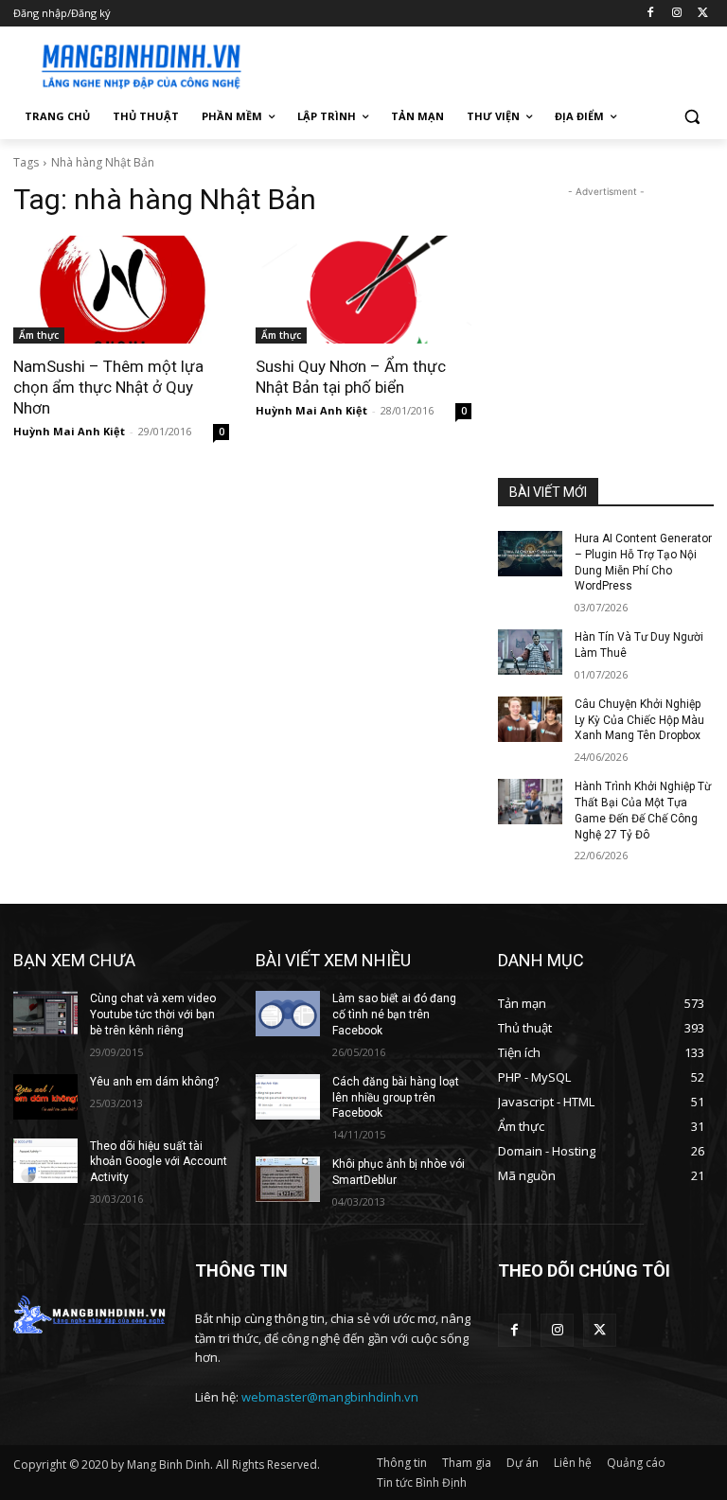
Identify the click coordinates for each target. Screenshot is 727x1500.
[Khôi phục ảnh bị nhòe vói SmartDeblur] (288, 1179)
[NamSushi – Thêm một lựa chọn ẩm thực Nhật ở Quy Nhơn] (121, 290)
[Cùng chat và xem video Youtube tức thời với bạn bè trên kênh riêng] (45, 1013)
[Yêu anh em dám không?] (45, 1097)
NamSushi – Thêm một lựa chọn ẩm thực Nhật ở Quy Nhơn (108, 387)
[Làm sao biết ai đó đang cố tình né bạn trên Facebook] (288, 1013)
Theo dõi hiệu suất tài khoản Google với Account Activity (158, 1162)
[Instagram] (676, 14)
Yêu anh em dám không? (154, 1081)
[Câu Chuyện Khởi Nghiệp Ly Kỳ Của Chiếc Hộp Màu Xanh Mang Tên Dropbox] (530, 719)
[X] (703, 14)
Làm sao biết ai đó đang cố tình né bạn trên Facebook (394, 1014)
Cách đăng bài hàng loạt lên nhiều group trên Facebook (395, 1098)
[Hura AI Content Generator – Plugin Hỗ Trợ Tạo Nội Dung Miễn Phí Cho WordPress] (530, 553)
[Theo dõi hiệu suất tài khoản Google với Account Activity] (45, 1161)
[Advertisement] (492, 63)
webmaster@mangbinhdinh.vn (329, 1396)
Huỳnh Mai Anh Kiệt (69, 431)
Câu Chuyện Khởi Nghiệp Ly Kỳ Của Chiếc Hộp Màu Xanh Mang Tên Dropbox (639, 720)
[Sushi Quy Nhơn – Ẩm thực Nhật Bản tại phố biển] (363, 290)
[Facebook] (651, 14)
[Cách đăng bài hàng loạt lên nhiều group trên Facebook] (288, 1097)
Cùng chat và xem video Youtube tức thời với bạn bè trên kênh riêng (153, 1014)
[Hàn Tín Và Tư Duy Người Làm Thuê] (530, 652)
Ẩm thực (39, 335)
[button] (691, 117)
